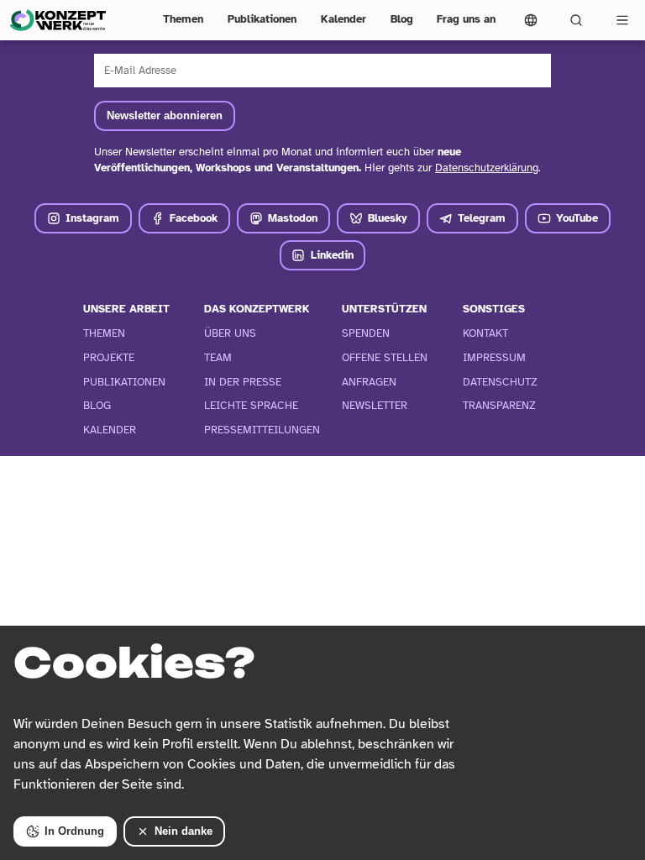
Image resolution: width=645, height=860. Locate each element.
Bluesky (387, 218)
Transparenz (499, 405)
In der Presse (242, 382)
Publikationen (262, 19)
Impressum (494, 357)
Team (218, 357)
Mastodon (292, 218)
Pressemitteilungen (262, 430)
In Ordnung (74, 831)
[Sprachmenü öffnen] (530, 20)
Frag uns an (466, 19)
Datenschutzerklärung (486, 168)
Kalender (343, 19)
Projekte (108, 357)
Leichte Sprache (251, 405)
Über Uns (230, 333)
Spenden (366, 333)
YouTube (577, 218)
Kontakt (485, 333)
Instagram (92, 218)
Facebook (194, 218)
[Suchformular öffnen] (576, 20)
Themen (183, 19)
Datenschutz (500, 382)
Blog (402, 19)
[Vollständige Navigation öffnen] (622, 20)
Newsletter (374, 405)
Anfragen (369, 382)
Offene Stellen (384, 357)
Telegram (482, 218)
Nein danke (183, 831)
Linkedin (332, 255)
